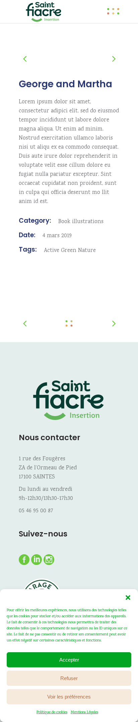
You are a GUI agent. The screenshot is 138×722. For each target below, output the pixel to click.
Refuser (69, 678)
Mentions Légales (84, 712)
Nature (87, 251)
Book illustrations (81, 222)
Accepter (69, 660)
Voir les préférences (69, 697)
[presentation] (28, 58)
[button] (128, 597)
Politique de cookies (52, 712)
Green (68, 251)
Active (51, 251)
